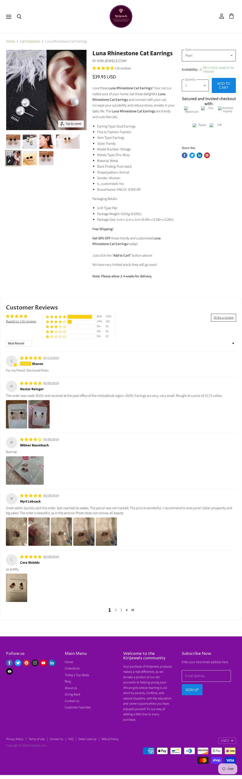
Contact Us (72, 701)
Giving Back (72, 694)
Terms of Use (36, 739)
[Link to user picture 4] (84, 531)
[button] (103, 68)
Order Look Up (87, 739)
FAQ (70, 739)
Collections (72, 668)
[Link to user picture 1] (16, 414)
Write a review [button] (223, 317)
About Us (71, 688)
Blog (68, 681)
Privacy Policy (14, 739)
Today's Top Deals (77, 675)
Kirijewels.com (112, 61)
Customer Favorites (78, 707)
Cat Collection (30, 41)
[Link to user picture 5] (106, 531)
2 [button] (116, 610)
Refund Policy (110, 739)
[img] (31, 358)
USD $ (225, 740)
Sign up (192, 689)
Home (10, 41)
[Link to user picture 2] (39, 414)
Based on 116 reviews (21, 321)
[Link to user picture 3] (61, 531)
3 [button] (121, 610)
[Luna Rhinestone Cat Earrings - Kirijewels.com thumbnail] (13, 141)
